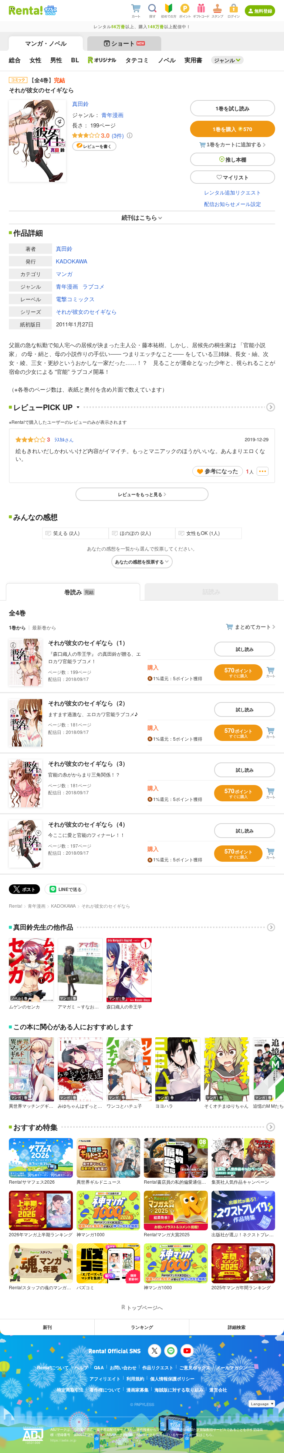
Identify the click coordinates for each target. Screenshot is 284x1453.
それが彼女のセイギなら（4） (88, 824)
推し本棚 (236, 159)
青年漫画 (112, 115)
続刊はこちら (139, 217)
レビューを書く (97, 146)
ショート (127, 43)
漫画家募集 (137, 1389)
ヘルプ (81, 1367)
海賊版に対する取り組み (179, 1389)
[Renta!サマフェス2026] (50, 10)
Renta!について (53, 1367)
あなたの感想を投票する (139, 561)
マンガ (64, 273)
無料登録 (263, 10)
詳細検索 (237, 1327)
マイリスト (236, 177)
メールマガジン (231, 1367)
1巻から (17, 627)
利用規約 (135, 1378)
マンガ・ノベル (46, 43)
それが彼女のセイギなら (86, 311)
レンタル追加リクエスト (232, 192)
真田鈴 (80, 103)
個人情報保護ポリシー (172, 1378)
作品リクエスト (157, 1367)
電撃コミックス (75, 299)
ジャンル (224, 60)
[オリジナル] (102, 60)
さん (64, 439)
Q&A (99, 1367)
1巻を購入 (232, 129)
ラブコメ (93, 286)
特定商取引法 (70, 1389)
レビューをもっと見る (140, 494)
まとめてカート (253, 626)
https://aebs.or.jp (63, 1440)
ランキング (142, 1327)
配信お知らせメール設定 (232, 203)
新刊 (47, 1327)
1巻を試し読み (233, 108)
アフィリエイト (105, 1378)
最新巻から (44, 627)
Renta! (15, 905)
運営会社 (218, 1389)
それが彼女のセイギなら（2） (88, 703)
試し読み (245, 649)
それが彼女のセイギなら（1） (88, 642)
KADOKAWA (71, 261)
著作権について (105, 1389)
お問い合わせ (123, 1367)
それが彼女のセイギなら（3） (88, 763)
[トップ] (26, 10)
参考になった (221, 471)
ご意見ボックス (194, 1367)
